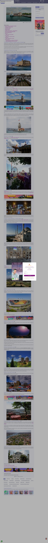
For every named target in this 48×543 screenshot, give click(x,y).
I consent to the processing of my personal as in (29, 277)
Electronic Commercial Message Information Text (29, 277)
